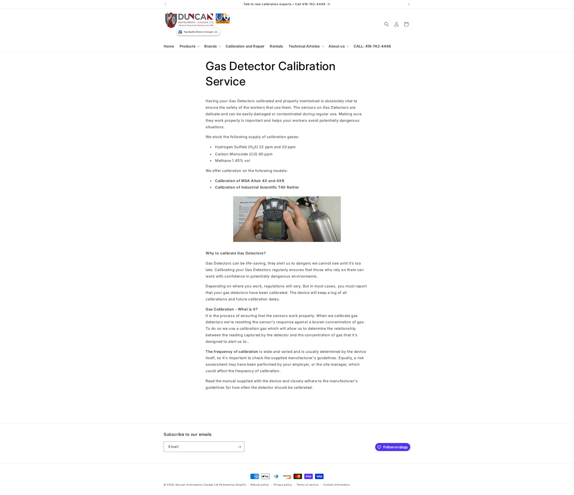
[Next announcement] (409, 4)
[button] (189, 46)
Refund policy (259, 484)
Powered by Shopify (232, 484)
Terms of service (307, 484)
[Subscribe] (239, 447)
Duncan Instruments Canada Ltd (197, 484)
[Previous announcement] (165, 4)
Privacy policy (283, 484)
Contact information (336, 484)
